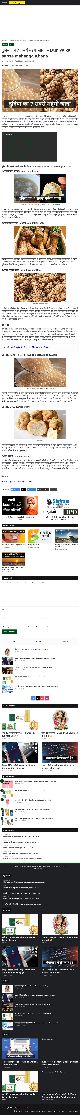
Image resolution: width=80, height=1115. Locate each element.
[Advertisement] (40, 23)
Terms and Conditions (48, 1111)
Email (3, 618)
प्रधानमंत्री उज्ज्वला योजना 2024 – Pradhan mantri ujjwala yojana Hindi (37, 686)
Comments (65, 641)
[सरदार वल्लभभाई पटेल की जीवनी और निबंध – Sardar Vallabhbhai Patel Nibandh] (60, 1081)
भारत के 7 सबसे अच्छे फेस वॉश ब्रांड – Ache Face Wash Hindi (33, 800)
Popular (38, 641)
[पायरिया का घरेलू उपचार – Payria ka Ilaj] (13, 536)
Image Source (49, 388)
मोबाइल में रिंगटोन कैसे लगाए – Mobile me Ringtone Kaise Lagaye (35, 658)
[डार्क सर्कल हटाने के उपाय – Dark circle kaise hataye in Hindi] (7, 670)
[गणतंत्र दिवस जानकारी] (40, 536)
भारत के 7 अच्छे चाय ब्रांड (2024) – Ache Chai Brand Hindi (33, 809)
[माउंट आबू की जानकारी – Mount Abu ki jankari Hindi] (66, 536)
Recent (13, 641)
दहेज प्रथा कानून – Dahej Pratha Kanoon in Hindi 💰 (31, 649)
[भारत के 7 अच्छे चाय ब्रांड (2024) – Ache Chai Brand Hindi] (7, 812)
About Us (32, 1111)
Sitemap (75, 1111)
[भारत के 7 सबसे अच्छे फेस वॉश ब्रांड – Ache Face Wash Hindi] (7, 803)
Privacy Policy (60, 1111)
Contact (38, 1111)
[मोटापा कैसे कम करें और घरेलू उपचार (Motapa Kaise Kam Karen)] (60, 1048)
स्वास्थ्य (11, 44)
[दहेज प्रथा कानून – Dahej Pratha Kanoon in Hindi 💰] (7, 652)
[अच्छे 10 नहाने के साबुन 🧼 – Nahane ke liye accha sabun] (7, 680)
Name (3, 609)
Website (44, 618)
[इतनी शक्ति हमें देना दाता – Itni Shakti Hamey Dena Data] (13, 559)
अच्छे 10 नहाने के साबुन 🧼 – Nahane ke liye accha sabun (33, 677)
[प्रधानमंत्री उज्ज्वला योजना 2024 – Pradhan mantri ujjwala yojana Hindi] (7, 689)
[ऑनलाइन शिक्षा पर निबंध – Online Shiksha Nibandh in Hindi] (20, 1048)
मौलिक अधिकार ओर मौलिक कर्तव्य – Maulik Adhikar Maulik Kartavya (35, 781)
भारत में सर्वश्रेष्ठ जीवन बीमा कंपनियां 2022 (17, 482)
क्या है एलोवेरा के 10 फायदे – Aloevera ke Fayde (30, 347)
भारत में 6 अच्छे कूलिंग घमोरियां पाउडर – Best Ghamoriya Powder (34, 818)
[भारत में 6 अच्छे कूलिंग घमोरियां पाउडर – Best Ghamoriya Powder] (7, 821)
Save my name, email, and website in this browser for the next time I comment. (28, 627)
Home (5, 40)
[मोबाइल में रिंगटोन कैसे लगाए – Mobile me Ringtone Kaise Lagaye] (7, 661)
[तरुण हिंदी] (17, 2)
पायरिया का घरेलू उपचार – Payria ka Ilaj (13, 544)
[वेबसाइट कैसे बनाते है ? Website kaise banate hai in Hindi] (60, 752)
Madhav (5, 65)
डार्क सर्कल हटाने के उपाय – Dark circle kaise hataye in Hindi (33, 667)
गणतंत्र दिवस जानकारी (34, 544)
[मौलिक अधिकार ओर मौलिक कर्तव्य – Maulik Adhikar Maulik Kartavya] (7, 784)
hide (15, 134)
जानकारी (10, 40)
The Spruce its (56, 204)
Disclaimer (69, 1111)
